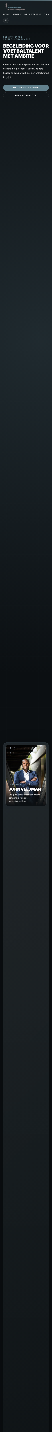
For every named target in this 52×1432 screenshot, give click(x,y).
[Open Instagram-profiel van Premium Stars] (6, 20)
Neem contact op (26, 95)
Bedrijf (17, 14)
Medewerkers (32, 14)
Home (6, 14)
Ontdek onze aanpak (26, 87)
